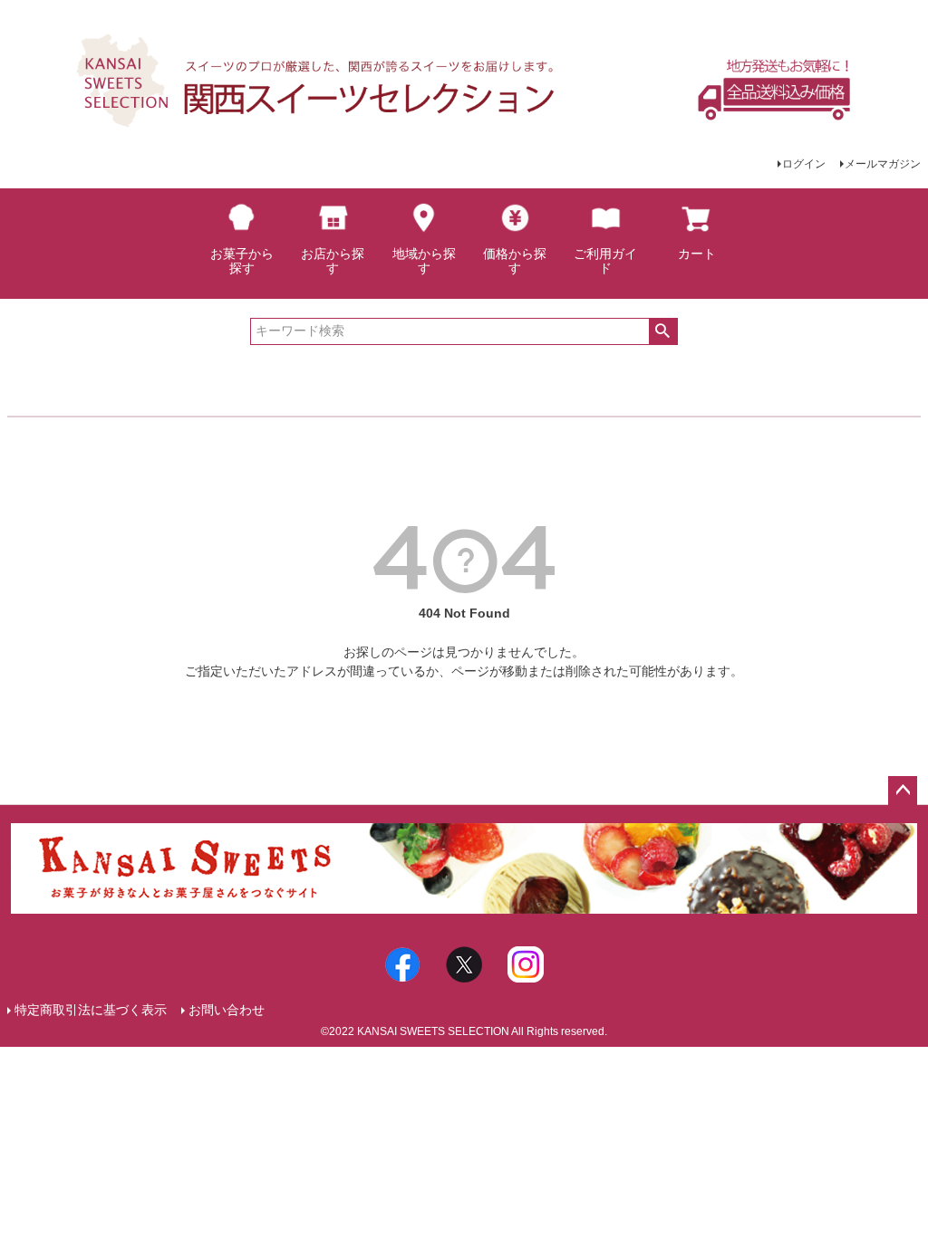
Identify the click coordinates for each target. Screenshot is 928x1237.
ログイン (804, 164)
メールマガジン (883, 164)
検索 (663, 331)
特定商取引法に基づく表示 (90, 1009)
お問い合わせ (226, 1009)
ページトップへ (902, 790)
